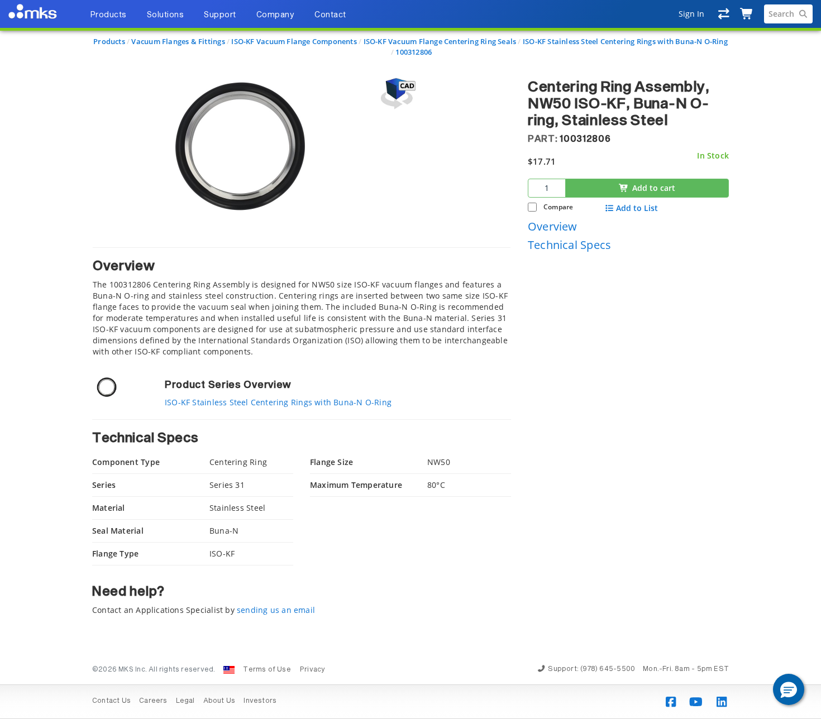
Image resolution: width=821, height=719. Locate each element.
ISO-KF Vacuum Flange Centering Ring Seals (440, 41)
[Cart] (747, 14)
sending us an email (276, 610)
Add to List (637, 208)
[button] (788, 689)
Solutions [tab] (165, 15)
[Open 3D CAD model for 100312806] (396, 93)
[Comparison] (724, 14)
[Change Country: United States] (229, 669)
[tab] (301, 302)
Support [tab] (220, 15)
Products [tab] (108, 15)
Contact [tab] (330, 15)
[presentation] (410, 359)
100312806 (413, 52)
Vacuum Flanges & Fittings (178, 41)
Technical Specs (569, 245)
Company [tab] (275, 15)
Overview (552, 226)
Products (109, 41)
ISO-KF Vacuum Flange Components (294, 41)
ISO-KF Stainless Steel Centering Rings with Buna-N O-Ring (625, 41)
